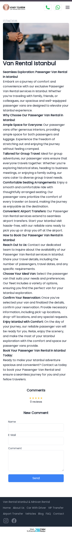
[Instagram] (6, 521)
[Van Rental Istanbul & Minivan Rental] (15, 7)
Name (12, 422)
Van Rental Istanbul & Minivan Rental (26, 502)
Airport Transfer (13, 514)
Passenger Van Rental (44, 115)
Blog (41, 514)
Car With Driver (36, 508)
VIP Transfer (56, 508)
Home (7, 508)
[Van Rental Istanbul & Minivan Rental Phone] (48, 7)
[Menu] (67, 7)
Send (36, 478)
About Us (18, 508)
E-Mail (12, 435)
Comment (15, 448)
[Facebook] (14, 521)
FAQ (48, 514)
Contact (58, 514)
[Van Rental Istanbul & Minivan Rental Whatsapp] (58, 7)
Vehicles (30, 514)
